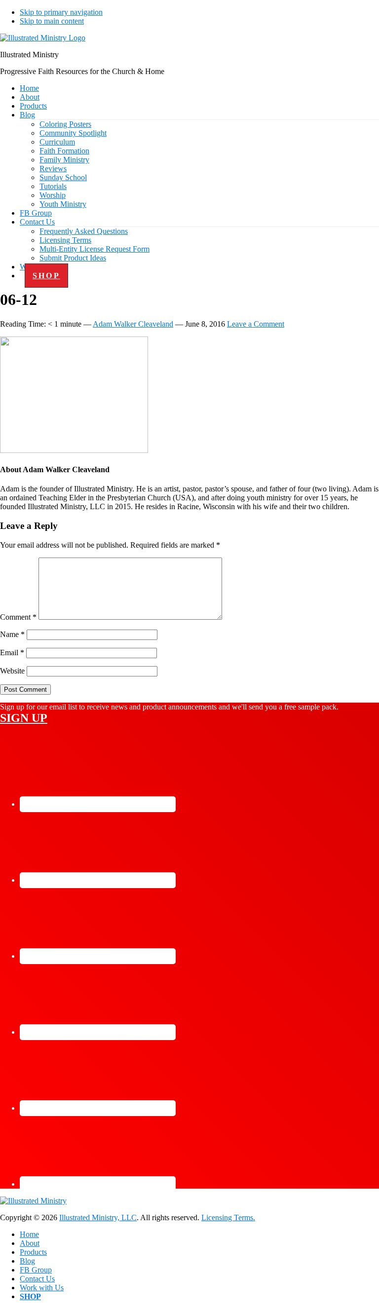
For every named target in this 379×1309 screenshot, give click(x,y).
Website (12, 671)
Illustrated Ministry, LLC (98, 1217)
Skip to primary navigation (61, 12)
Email (12, 652)
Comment (18, 617)
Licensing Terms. (228, 1217)
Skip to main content (52, 21)
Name (12, 634)
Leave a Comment (255, 324)
